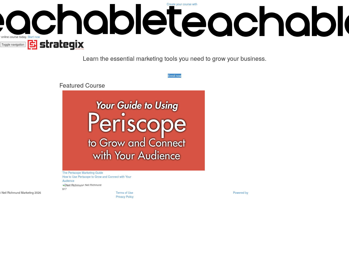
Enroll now (174, 76)
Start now (34, 37)
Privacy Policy (125, 197)
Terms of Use (124, 193)
